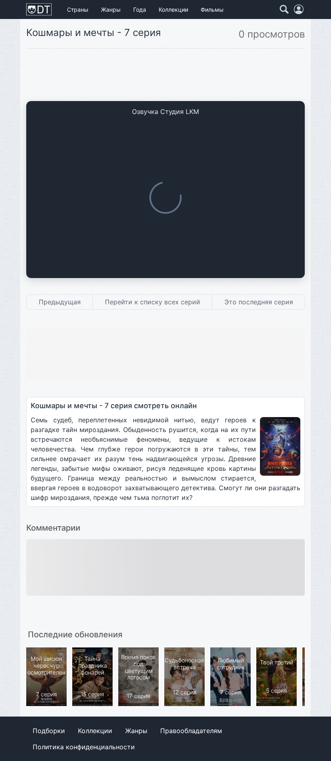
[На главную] (39, 9)
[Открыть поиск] (284, 9)
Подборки (49, 731)
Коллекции (173, 9)
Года (139, 9)
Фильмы (212, 9)
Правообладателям (191, 731)
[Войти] (299, 9)
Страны (77, 9)
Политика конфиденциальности (84, 747)
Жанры (111, 9)
